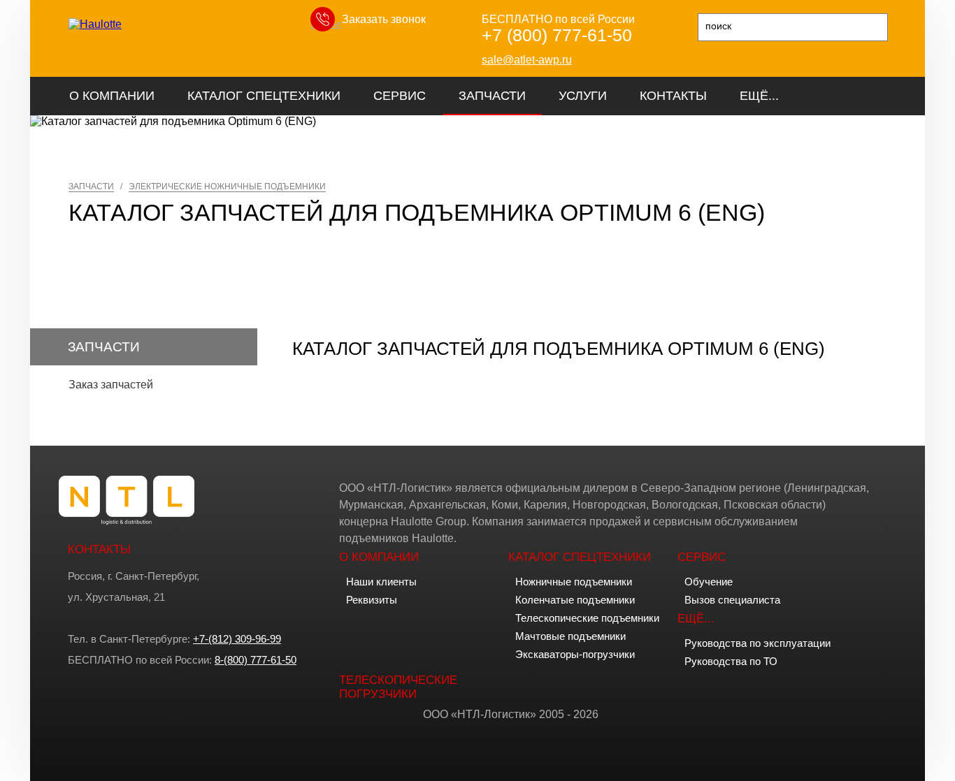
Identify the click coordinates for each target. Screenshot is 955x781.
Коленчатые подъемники (575, 600)
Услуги (583, 96)
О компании (112, 96)
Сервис (399, 96)
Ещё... (759, 96)
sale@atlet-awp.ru (527, 60)
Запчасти (492, 96)
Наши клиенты (381, 581)
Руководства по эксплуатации (757, 643)
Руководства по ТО (730, 661)
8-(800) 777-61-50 (255, 660)
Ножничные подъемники (573, 581)
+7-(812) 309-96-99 (237, 639)
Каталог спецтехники (263, 96)
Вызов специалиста (732, 600)
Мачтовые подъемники (570, 636)
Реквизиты (371, 600)
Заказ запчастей (111, 384)
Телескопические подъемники (587, 618)
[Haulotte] (95, 24)
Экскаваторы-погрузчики (575, 654)
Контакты (673, 96)
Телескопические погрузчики (398, 687)
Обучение (708, 581)
